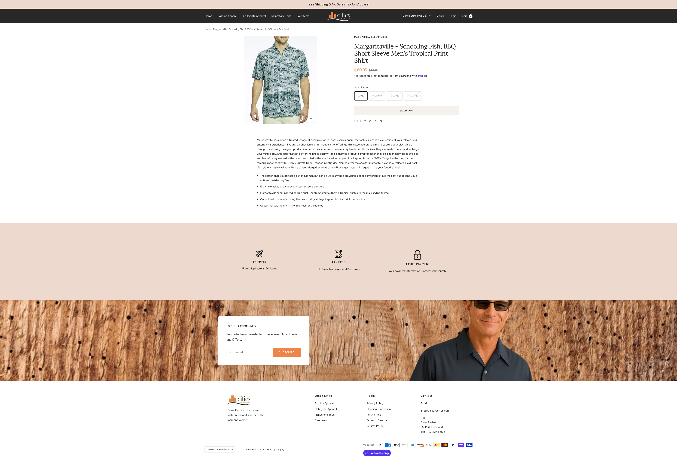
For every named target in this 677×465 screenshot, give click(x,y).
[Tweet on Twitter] (375, 121)
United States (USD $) (415, 15)
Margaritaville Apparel (371, 37)
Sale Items (303, 15)
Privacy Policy (375, 403)
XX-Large (412, 95)
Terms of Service (377, 420)
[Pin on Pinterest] (370, 121)
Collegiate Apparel (254, 15)
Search (440, 15)
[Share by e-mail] (381, 121)
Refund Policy (375, 414)
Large (361, 95)
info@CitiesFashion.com (435, 410)
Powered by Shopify (273, 449)
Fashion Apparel (227, 15)
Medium (377, 95)
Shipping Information (379, 409)
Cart (466, 15)
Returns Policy (375, 426)
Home (208, 15)
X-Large (394, 95)
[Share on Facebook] (365, 121)
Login (453, 15)
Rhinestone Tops (281, 15)
